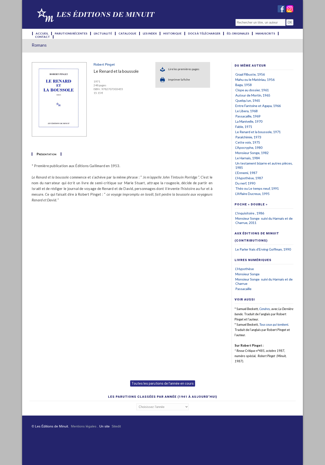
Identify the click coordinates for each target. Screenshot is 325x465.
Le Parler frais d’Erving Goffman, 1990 (263, 249)
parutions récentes (71, 33)
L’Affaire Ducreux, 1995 (252, 194)
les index (150, 33)
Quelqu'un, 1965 (247, 100)
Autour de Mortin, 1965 (252, 95)
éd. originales (238, 33)
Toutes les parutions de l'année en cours (163, 383)
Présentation (46, 154)
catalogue (127, 33)
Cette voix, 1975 (247, 142)
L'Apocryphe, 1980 (248, 147)
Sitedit (116, 426)
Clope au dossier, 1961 (252, 90)
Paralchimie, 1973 (248, 137)
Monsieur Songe (247, 274)
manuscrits (265, 33)
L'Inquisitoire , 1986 (249, 213)
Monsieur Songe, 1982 (252, 153)
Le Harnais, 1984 (247, 158)
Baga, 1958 (243, 85)
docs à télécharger (204, 33)
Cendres (264, 309)
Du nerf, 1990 (245, 183)
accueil (42, 33)
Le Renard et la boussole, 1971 (258, 132)
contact (42, 37)
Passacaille (243, 289)
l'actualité (103, 33)
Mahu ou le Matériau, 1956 (255, 80)
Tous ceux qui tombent (273, 324)
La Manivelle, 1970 (248, 121)
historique (172, 33)
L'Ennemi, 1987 (246, 173)
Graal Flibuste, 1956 (250, 74)
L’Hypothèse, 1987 (249, 178)
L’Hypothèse (244, 269)
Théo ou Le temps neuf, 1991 (257, 188)
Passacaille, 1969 (248, 116)
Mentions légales (83, 426)
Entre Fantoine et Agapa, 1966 (258, 106)
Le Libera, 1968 (246, 111)
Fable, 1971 (243, 127)
